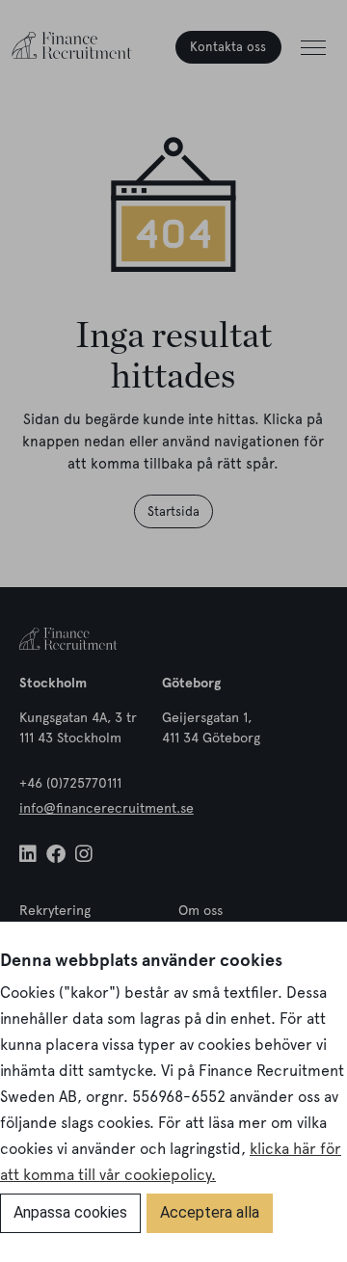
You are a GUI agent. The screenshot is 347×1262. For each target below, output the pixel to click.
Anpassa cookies (70, 1212)
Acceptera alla (209, 1212)
